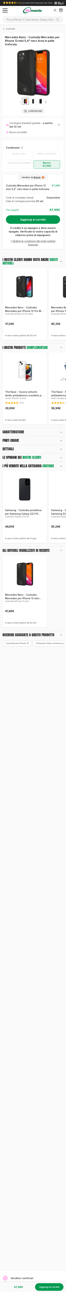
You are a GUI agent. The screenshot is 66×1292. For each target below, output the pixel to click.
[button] (45, 102)
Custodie (10, 29)
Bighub (37, 177)
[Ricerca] (59, 19)
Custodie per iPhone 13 (17, 643)
